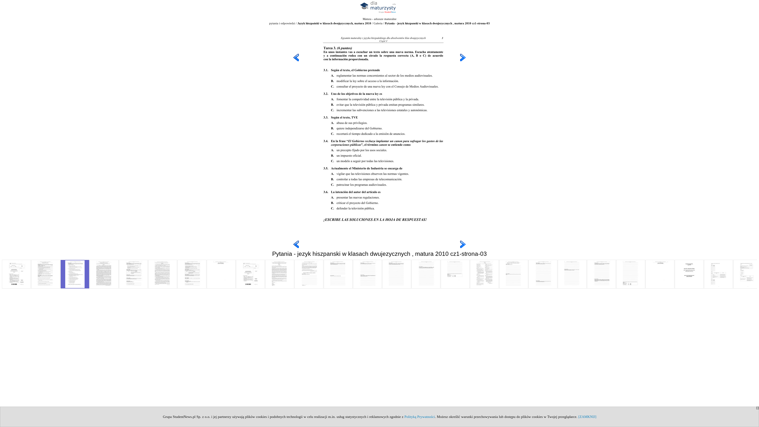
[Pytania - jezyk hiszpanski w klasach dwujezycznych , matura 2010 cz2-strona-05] (367, 274)
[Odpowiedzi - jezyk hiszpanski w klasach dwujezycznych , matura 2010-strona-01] (689, 274)
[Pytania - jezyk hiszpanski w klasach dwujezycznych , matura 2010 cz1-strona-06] (162, 274)
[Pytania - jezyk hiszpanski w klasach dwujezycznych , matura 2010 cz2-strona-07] (426, 274)
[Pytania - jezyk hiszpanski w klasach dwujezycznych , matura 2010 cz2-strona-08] (455, 274)
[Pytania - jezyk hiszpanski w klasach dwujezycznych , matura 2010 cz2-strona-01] (250, 274)
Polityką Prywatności (419, 417)
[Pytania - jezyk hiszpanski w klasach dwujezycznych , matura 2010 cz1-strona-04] (104, 274)
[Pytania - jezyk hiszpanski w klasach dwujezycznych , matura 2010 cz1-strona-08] (221, 274)
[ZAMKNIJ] (587, 417)
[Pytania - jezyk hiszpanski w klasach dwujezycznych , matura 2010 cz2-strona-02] (279, 274)
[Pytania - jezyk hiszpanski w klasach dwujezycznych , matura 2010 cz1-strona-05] (133, 274)
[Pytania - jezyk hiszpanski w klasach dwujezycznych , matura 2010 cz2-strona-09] (484, 274)
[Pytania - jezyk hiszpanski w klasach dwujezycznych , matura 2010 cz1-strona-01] (16, 274)
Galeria (378, 23)
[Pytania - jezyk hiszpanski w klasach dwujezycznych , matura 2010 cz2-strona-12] (572, 274)
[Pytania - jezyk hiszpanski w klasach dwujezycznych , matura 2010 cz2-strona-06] (396, 274)
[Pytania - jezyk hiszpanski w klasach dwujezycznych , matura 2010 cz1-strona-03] (75, 274)
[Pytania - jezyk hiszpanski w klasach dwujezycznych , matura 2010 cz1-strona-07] (192, 274)
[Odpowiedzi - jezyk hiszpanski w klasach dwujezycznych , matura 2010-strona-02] (718, 274)
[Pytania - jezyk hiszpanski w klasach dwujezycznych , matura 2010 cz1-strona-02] (45, 274)
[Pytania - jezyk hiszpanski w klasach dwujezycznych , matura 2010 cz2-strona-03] (309, 274)
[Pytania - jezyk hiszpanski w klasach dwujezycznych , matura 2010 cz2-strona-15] (660, 274)
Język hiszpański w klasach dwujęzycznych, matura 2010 (334, 23)
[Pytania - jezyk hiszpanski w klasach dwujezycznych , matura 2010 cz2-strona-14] (630, 274)
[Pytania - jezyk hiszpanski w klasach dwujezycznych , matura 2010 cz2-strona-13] (601, 274)
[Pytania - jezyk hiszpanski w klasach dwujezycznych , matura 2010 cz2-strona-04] (338, 274)
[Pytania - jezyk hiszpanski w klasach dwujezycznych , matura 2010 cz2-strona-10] (513, 274)
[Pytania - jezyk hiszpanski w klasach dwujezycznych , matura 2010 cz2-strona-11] (543, 274)
